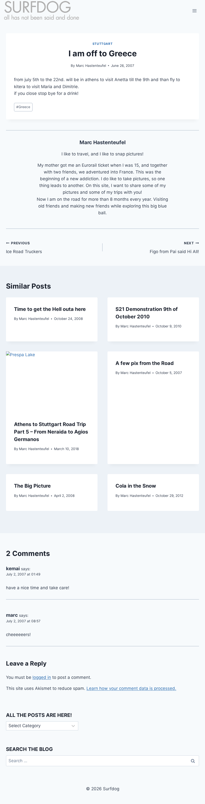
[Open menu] (194, 11)
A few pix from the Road (145, 363)
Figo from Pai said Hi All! (174, 247)
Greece (23, 107)
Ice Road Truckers (24, 247)
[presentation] (52, 382)
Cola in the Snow (136, 486)
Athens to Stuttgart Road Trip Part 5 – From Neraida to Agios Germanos (51, 431)
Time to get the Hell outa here (50, 309)
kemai (13, 568)
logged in (41, 677)
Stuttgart (102, 44)
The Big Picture (32, 486)
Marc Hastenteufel (91, 66)
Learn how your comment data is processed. (131, 688)
